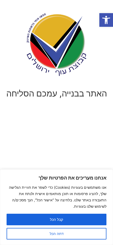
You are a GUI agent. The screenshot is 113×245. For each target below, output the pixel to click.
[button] (106, 20)
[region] (56, 207)
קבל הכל (56, 219)
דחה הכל (57, 233)
